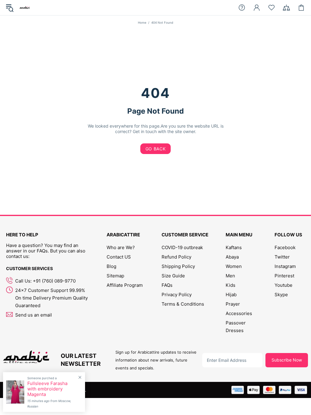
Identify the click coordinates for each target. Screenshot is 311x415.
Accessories (239, 313)
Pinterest (284, 276)
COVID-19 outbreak (182, 247)
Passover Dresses (236, 326)
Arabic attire (24, 7)
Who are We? (121, 247)
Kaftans (234, 247)
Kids (230, 285)
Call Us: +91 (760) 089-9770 (45, 281)
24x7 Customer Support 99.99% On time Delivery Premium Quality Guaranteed (51, 297)
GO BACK (155, 148)
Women (234, 266)
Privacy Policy (177, 294)
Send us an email (33, 315)
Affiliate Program (125, 285)
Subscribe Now (287, 359)
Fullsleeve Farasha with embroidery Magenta (47, 389)
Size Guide (173, 276)
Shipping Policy (178, 266)
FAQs (167, 285)
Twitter (282, 257)
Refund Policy (176, 257)
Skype (281, 294)
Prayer (233, 304)
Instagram (285, 266)
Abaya (232, 257)
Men (230, 276)
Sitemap (115, 276)
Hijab (231, 294)
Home (142, 22)
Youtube (283, 285)
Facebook (285, 247)
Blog (111, 266)
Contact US (119, 257)
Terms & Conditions (183, 304)
